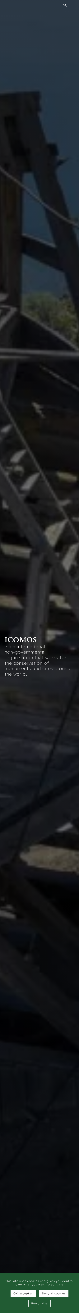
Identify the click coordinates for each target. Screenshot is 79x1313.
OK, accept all (23, 1293)
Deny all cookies (54, 1293)
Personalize (39, 1303)
